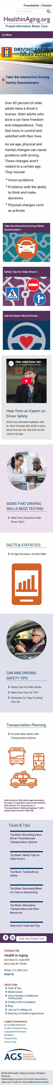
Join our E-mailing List (20, 1010)
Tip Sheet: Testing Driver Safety (24, 874)
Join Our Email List (31, 938)
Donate (47, 5)
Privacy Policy (10, 1038)
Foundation (31, 5)
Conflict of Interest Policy (15, 1028)
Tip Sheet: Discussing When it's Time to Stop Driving (26, 890)
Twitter (12, 937)
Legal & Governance (15, 1021)
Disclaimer (9, 1035)
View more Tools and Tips (25, 925)
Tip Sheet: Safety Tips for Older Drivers (25, 857)
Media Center (15, 992)
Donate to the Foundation (21, 1002)
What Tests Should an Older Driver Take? (26, 519)
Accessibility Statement (15, 1025)
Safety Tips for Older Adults (26, 687)
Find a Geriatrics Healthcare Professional (23, 997)
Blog (10, 1006)
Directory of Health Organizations (26, 1013)
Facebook (5, 937)
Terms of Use (10, 1042)
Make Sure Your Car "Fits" (25, 692)
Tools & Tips (14, 988)
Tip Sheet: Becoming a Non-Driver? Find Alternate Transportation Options (26, 838)
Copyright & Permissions (15, 1032)
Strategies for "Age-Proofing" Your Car (27, 699)
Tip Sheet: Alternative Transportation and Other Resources (24, 909)
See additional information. (36, 1082)
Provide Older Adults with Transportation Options (25, 736)
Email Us (9, 974)
